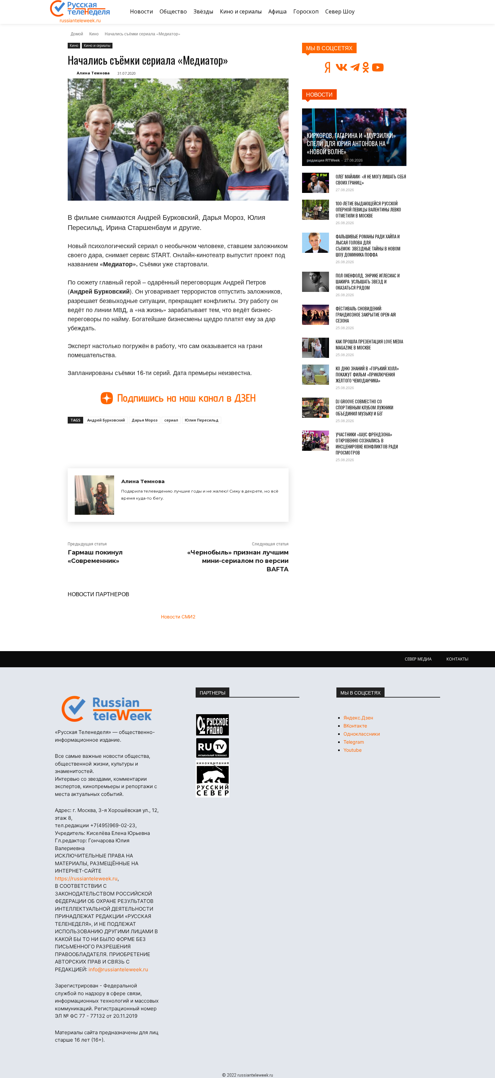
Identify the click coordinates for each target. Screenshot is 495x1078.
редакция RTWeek (323, 160)
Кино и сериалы (97, 45)
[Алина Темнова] (94, 495)
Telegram (353, 742)
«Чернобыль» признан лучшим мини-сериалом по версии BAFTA (238, 561)
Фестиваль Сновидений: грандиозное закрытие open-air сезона (366, 314)
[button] (437, 12)
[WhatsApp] (176, 439)
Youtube (352, 750)
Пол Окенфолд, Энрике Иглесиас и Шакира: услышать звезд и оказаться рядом (368, 281)
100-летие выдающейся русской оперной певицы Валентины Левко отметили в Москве (368, 209)
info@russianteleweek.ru (118, 969)
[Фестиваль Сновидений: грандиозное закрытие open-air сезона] (315, 315)
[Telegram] (160, 439)
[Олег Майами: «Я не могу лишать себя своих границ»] (315, 183)
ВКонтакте (355, 726)
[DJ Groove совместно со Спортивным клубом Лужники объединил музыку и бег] (315, 408)
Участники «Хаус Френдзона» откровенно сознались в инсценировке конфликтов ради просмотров (367, 443)
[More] (192, 439)
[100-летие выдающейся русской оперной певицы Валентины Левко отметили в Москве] (315, 210)
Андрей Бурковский (106, 420)
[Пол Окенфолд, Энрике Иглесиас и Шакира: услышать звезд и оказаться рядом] (315, 282)
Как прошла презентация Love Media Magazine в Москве (369, 344)
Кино (94, 33)
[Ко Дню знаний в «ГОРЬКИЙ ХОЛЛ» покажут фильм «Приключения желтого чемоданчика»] (315, 375)
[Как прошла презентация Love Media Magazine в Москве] (315, 348)
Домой (77, 33)
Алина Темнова (93, 72)
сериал (171, 420)
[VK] (129, 439)
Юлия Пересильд (202, 420)
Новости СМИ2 (178, 616)
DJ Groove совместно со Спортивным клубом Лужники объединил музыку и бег (364, 407)
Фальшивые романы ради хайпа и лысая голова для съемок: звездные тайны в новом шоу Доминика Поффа (368, 245)
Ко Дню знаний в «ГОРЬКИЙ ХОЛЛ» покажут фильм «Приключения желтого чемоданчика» (367, 374)
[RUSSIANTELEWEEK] (80, 8)
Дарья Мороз (145, 420)
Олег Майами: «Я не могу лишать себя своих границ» (371, 179)
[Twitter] (145, 439)
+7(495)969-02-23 (112, 825)
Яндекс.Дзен (358, 717)
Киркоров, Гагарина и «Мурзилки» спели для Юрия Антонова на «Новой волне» (351, 143)
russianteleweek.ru (80, 20)
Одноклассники (361, 734)
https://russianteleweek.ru (86, 878)
